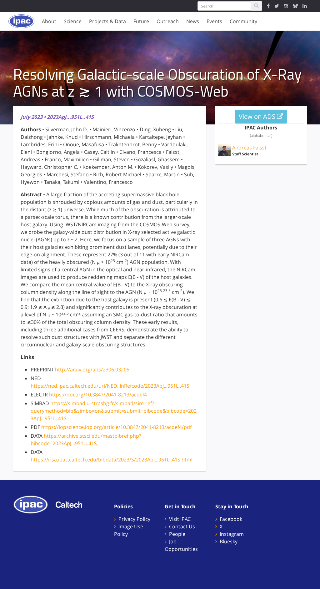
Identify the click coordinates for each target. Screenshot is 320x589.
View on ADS (258, 116)
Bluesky (229, 541)
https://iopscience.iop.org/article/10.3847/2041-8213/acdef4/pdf (116, 427)
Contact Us (182, 526)
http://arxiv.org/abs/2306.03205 (92, 369)
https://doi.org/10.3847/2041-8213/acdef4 (98, 394)
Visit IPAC (180, 519)
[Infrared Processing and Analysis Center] (33, 504)
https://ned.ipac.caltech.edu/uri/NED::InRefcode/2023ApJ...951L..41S (110, 385)
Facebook (231, 519)
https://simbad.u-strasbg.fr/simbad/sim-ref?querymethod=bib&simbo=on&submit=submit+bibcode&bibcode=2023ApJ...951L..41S (114, 411)
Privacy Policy (134, 519)
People (177, 534)
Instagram (232, 534)
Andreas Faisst (249, 147)
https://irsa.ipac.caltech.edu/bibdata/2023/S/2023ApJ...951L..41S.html (111, 459)
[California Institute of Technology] (72, 504)
